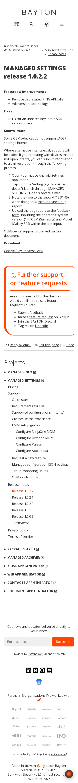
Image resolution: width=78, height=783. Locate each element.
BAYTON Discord (43, 321)
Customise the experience (31, 419)
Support (14, 393)
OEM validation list (26, 477)
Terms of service (20, 536)
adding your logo (58, 754)
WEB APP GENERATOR (26, 574)
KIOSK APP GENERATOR (27, 566)
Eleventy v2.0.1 (33, 774)
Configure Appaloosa (32, 451)
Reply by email (20, 345)
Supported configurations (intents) (38, 412)
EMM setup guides (26, 425)
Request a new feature (29, 458)
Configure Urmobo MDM (35, 438)
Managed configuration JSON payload (40, 464)
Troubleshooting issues (30, 471)
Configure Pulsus (29, 444)
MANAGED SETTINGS (59, 50)
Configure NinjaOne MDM (35, 431)
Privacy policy (18, 530)
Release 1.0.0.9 (22, 516)
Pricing (13, 387)
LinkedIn (41, 326)
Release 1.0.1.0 (22, 510)
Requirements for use (28, 406)
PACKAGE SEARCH (23, 549)
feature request (41, 317)
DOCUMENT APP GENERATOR (32, 591)
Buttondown (35, 654)
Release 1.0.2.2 (22, 491)
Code (70, 345)
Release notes (57, 54)
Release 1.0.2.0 (22, 504)
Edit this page (49, 345)
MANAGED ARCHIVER (25, 557)
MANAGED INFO (21, 372)
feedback (36, 312)
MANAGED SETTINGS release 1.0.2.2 (35, 72)
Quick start (20, 399)
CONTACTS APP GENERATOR (31, 582)
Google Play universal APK (23, 251)
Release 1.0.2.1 (22, 497)
